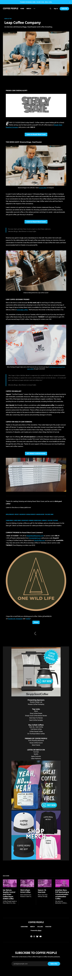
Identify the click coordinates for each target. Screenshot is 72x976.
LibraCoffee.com (39, 540)
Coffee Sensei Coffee (36, 731)
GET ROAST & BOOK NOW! (36, 453)
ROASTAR (48, 926)
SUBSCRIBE (24, 926)
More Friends (36, 745)
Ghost (39, 930)
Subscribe (64, 8)
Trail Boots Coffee (36, 729)
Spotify (36, 754)
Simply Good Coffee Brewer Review (36, 715)
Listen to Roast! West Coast (36, 134)
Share (36, 622)
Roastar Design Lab (36, 702)
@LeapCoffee (42, 187)
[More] (34, 8)
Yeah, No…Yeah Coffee (36, 727)
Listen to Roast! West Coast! (36, 222)
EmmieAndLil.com (35, 538)
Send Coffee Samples (36, 720)
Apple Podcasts (36, 756)
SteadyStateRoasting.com (34, 536)
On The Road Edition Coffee (36, 733)
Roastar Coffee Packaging (36, 704)
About (36, 711)
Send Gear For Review (36, 718)
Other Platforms (36, 758)
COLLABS (40, 926)
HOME (22, 8)
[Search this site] (50, 8)
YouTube (36, 752)
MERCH (29, 8)
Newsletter (8, 18)
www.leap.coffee (22, 310)
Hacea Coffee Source (36, 743)
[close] (69, 2)
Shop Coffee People (36, 713)
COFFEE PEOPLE (10, 8)
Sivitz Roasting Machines (36, 740)
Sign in (56, 8)
